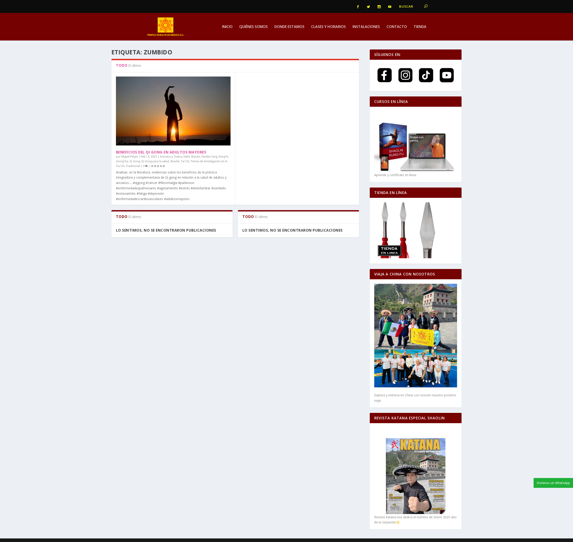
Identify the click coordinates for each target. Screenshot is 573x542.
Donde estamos (289, 27)
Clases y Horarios (328, 27)
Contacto (397, 27)
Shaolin (175, 161)
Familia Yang (209, 156)
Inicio (227, 27)
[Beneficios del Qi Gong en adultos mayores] (173, 111)
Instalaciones (366, 27)
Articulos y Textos (171, 156)
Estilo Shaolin (192, 156)
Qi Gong (134, 161)
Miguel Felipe (129, 156)
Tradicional (133, 166)
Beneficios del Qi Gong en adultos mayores (161, 152)
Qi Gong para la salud (155, 161)
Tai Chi (185, 161)
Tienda (420, 27)
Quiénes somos (253, 27)
